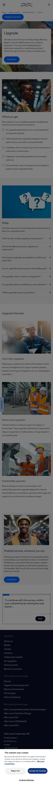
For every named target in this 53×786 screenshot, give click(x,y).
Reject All (15, 771)
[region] (26, 767)
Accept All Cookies (37, 771)
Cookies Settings (26, 780)
